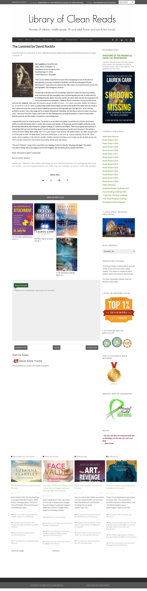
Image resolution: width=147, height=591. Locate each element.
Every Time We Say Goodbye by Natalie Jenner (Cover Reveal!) (24, 516)
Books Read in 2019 (110, 147)
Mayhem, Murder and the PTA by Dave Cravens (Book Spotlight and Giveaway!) (88, 525)
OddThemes (115, 585)
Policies (37, 39)
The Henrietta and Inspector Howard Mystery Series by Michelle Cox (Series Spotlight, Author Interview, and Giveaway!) (121, 526)
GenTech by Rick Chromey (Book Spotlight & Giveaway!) (56, 542)
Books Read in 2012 (110, 171)
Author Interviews (109, 185)
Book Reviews (47, 39)
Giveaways (59, 39)
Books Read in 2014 (110, 164)
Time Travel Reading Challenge (115, 199)
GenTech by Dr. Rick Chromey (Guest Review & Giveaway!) (57, 524)
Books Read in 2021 (110, 140)
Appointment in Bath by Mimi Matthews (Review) (23, 534)
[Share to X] (43, 180)
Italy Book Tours (71, 39)
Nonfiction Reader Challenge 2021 (116, 188)
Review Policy (108, 282)
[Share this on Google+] (51, 180)
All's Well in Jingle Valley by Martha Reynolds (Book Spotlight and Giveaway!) (121, 536)
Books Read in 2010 (110, 178)
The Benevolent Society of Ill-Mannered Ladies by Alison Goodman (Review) (24, 525)
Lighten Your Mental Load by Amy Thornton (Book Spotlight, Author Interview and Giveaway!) (56, 533)
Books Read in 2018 (110, 150)
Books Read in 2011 (110, 174)
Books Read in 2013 (110, 168)
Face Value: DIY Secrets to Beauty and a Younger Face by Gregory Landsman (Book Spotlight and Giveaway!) (58, 488)
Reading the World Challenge (114, 202)
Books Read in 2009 (110, 181)
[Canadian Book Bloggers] (114, 385)
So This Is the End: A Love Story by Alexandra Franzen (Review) (120, 544)
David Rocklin (72, 53)
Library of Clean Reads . (75, 585)
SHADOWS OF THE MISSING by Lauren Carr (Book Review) (60, 2)
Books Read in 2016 (110, 161)
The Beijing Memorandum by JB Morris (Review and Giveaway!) (87, 516)
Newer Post (20, 347)
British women (62, 53)
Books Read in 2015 (110, 157)
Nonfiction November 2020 (55, 517)
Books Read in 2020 (110, 143)
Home (20, 39)
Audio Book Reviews (111, 136)
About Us (28, 39)
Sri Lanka (92, 53)
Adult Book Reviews (50, 53)
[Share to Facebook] (67, 180)
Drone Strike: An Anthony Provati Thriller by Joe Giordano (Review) (88, 534)
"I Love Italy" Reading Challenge (115, 195)
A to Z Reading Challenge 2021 (115, 192)
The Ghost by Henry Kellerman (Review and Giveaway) (87, 542)
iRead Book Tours (86, 39)
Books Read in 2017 (110, 154)
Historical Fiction (83, 53)
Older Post (92, 347)
